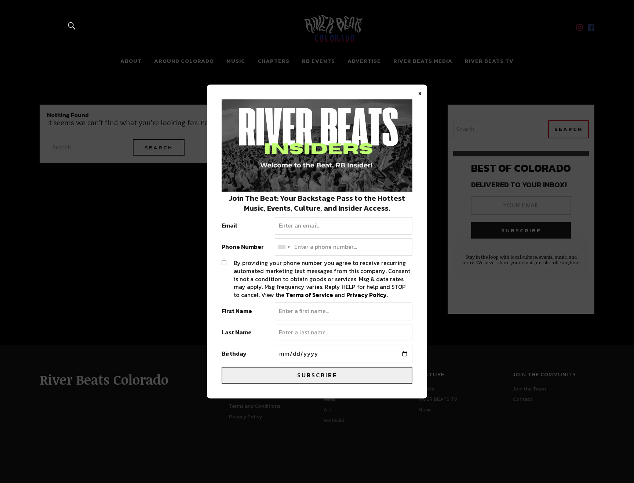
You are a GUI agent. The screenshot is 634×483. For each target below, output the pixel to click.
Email (229, 226)
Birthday (234, 354)
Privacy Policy (366, 294)
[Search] (72, 25)
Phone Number (243, 247)
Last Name (237, 332)
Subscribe (317, 375)
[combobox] (283, 247)
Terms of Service (309, 294)
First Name (237, 312)
